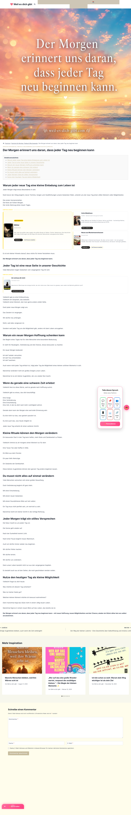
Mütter (16, 225)
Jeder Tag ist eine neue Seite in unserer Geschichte (25, 162)
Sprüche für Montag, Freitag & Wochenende (17, 146)
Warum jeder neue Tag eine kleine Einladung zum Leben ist (28, 160)
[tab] (61, 696)
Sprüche (50, 146)
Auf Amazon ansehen (29, 240)
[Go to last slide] (5, 671)
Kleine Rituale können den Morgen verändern (23, 170)
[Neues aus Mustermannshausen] (100, 240)
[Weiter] (126, 671)
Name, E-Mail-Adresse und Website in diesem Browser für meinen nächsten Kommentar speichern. (42, 748)
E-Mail (70, 743)
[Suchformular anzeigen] (34, 4)
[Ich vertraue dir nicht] (65, 284)
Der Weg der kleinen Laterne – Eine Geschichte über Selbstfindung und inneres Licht (100, 629)
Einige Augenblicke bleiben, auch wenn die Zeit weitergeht (21, 629)
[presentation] (22, 660)
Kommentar (13, 719)
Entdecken (18, 240)
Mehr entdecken (87, 227)
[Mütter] (37, 230)
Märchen (73, 6)
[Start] (3, 143)
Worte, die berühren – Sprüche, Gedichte (53, 2)
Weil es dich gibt (12, 684)
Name (11, 743)
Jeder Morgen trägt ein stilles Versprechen (22, 175)
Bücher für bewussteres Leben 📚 (82, 2)
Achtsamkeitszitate (39, 146)
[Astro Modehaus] (100, 220)
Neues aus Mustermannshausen (92, 232)
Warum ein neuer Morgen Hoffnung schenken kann (25, 165)
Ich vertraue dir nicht (18, 278)
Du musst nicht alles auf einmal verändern (22, 172)
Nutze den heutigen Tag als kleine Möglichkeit (23, 177)
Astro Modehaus (87, 213)
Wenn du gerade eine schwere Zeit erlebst (22, 167)
